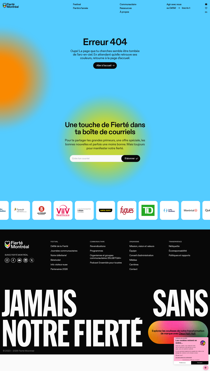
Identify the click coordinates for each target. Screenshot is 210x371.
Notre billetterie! (59, 255)
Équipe (132, 250)
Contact (133, 269)
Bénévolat (56, 260)
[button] (77, 4)
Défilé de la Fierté (59, 246)
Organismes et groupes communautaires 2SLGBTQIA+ (105, 257)
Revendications (97, 246)
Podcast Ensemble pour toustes (106, 262)
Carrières (133, 264)
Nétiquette (174, 246)
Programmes (96, 250)
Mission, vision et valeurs (141, 246)
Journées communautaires (64, 250)
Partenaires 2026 (59, 269)
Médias (133, 260)
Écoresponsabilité (178, 250)
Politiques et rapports (179, 255)
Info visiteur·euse (59, 264)
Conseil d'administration (141, 255)
